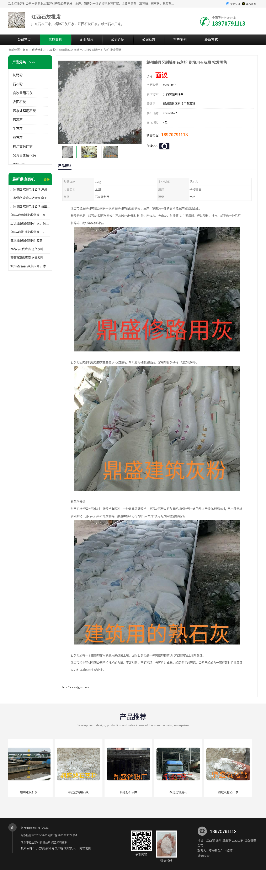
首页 (26, 50)
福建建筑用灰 (132, 792)
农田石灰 (19, 102)
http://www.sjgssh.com (75, 687)
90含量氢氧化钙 (24, 155)
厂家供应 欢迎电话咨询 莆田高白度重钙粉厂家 (30, 206)
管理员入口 (71, 848)
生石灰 (18, 129)
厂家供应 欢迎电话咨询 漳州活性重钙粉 (30, 189)
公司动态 (148, 39)
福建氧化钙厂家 (182, 792)
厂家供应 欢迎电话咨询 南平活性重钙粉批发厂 (30, 198)
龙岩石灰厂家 (231, 792)
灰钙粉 (18, 75)
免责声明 (57, 848)
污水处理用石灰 (24, 111)
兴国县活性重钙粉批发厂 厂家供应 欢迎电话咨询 (30, 232)
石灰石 (18, 120)
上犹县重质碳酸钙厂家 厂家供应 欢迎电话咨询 (30, 223)
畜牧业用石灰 (23, 93)
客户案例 (180, 39)
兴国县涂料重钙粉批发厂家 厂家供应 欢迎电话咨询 (30, 215)
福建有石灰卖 (82, 792)
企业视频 (86, 39)
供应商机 (55, 39)
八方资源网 (43, 848)
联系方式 (211, 39)
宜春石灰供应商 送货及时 (26, 249)
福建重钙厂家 (23, 146)
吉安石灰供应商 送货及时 (26, 257)
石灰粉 (51, 50)
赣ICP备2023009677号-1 (62, 835)
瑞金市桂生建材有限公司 (35, 842)
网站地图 (85, 848)
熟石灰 (18, 137)
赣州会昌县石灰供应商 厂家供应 (30, 266)
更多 (47, 179)
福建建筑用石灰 (32, 792)
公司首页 (24, 39)
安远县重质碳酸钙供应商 (26, 240)
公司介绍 (117, 39)
